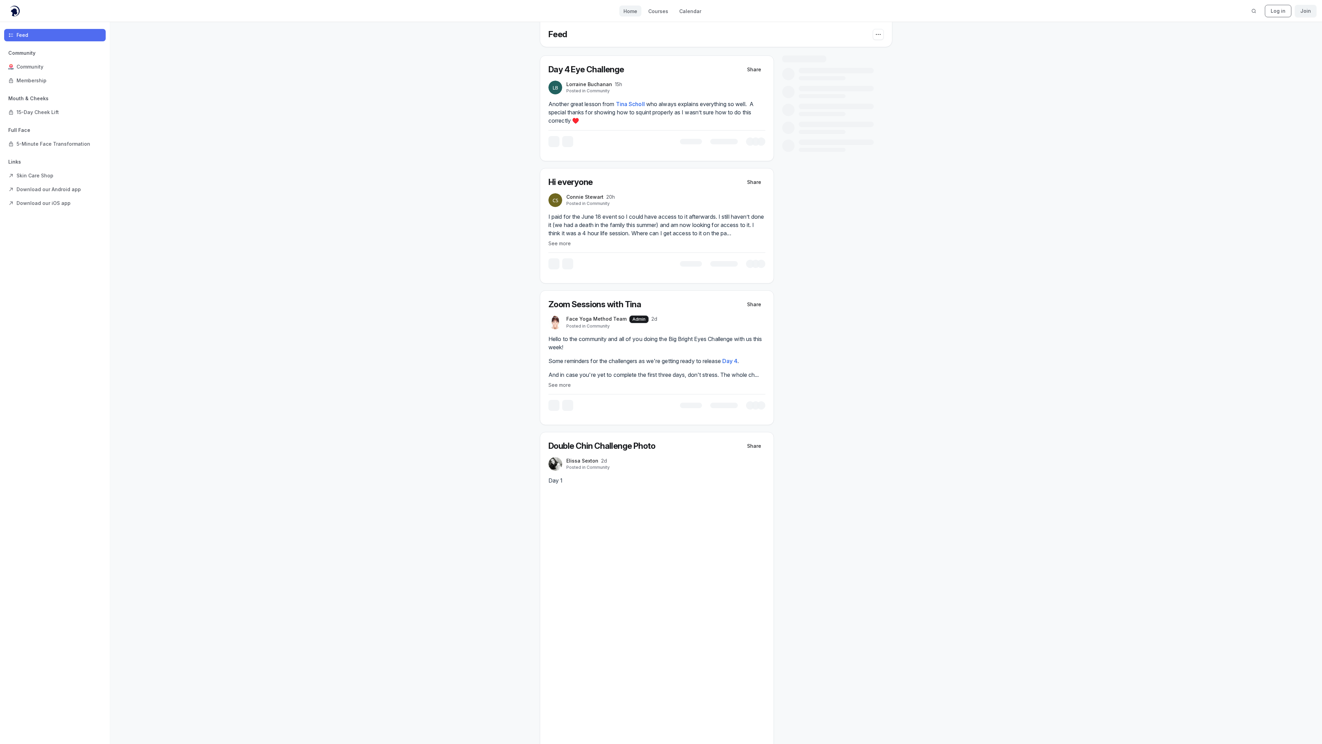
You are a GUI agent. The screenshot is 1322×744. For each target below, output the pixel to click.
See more (620, 242)
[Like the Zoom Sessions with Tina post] (615, 406)
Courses (658, 11)
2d (751, 316)
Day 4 (790, 358)
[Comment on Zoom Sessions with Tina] (630, 406)
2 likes (798, 145)
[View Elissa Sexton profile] (616, 460)
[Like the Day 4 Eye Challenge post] (615, 145)
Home (630, 11)
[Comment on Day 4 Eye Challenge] (630, 145)
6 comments (763, 406)
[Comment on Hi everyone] (630, 266)
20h (671, 195)
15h (679, 84)
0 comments (769, 266)
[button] (55, 67)
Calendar (690, 11)
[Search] (1253, 11)
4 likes (792, 406)
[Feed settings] (878, 34)
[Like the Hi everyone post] (615, 266)
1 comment (771, 145)
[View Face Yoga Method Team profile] (616, 320)
